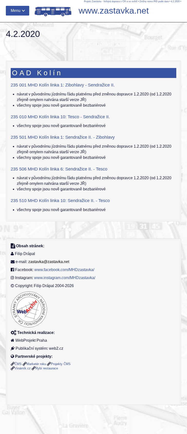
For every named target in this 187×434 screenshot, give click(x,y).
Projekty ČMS (61, 364)
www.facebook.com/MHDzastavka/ (64, 270)
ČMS (18, 364)
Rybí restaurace (47, 368)
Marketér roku (36, 364)
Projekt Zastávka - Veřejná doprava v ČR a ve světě (110, 1)
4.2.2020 (175, 1)
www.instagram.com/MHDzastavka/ (64, 278)
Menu (15, 11)
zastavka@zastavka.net (48, 262)
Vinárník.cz (23, 368)
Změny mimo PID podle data (154, 1)
